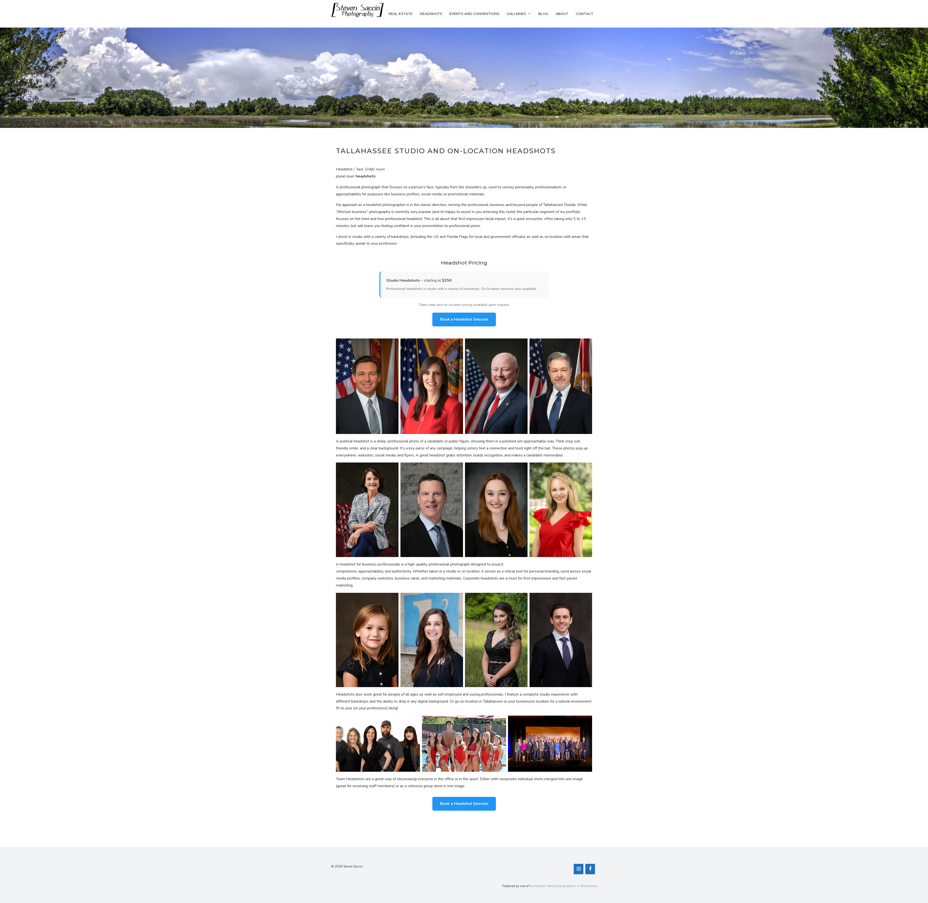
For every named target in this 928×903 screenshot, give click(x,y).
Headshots (431, 14)
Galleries (516, 14)
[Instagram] (578, 869)
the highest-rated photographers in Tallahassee (563, 886)
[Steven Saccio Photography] (357, 9)
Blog (543, 14)
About (562, 14)
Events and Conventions (474, 14)
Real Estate (401, 14)
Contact (584, 14)
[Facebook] (590, 869)
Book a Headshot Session (464, 319)
